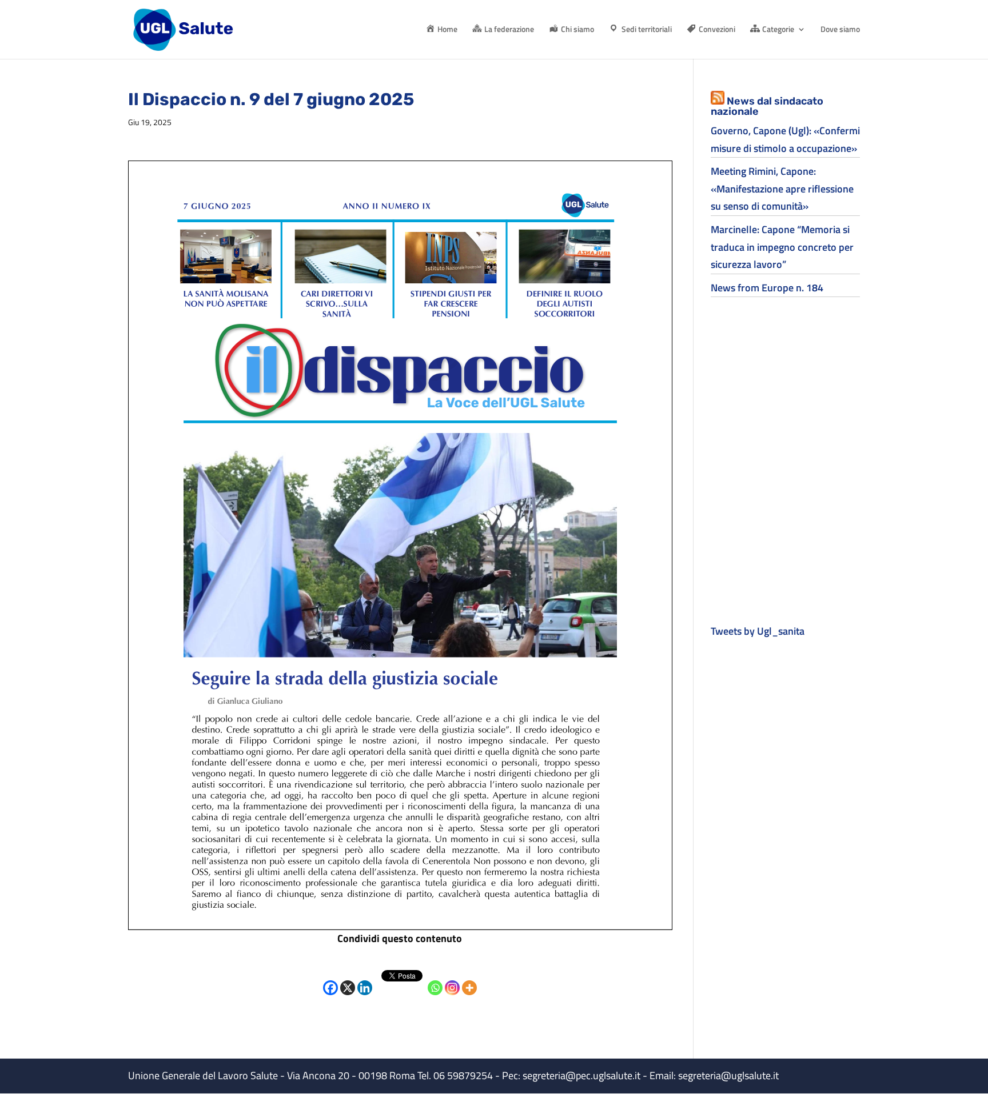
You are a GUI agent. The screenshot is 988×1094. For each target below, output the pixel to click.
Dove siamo (840, 30)
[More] (469, 979)
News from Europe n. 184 (767, 287)
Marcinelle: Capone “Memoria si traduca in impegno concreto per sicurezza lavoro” (782, 247)
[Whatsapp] (435, 979)
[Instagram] (452, 979)
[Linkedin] (364, 979)
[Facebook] (330, 979)
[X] (347, 979)
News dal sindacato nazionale (767, 106)
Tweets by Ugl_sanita (757, 631)
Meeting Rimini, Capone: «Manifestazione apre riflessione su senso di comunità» (782, 188)
